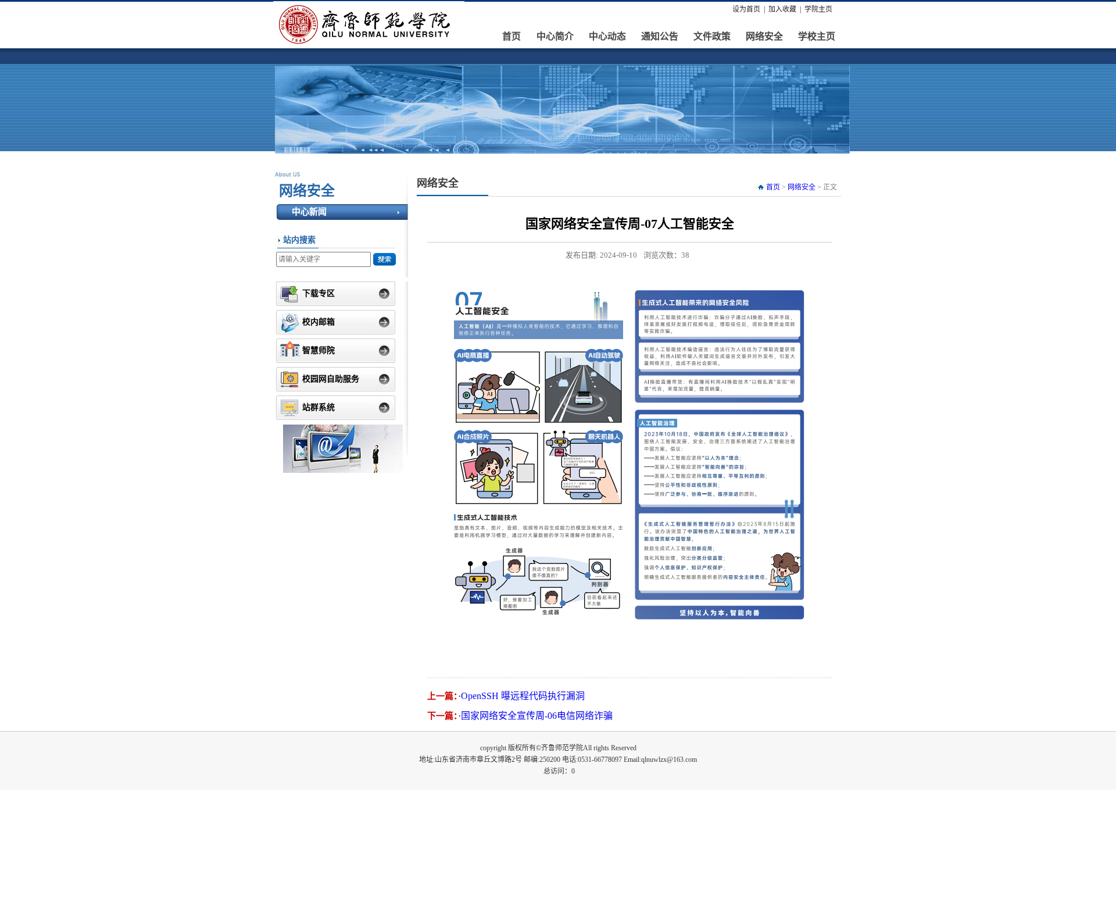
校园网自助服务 (330, 379)
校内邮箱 (318, 322)
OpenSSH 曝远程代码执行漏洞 (523, 696)
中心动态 (607, 36)
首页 (511, 36)
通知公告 (659, 36)
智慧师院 (318, 350)
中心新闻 (309, 211)
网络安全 (764, 36)
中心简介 (555, 36)
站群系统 (318, 407)
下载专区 (318, 293)
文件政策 (712, 36)
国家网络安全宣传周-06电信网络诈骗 (537, 716)
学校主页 (816, 36)
